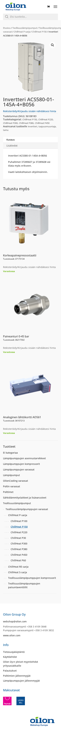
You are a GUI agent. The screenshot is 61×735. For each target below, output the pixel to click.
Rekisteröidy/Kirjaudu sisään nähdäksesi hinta (29, 111)
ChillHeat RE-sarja (18, 566)
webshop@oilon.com (15, 621)
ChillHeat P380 (26, 123)
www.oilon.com (11, 635)
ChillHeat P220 (45, 119)
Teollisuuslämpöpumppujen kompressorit (32, 577)
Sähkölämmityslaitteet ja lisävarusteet (24, 497)
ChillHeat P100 (19, 521)
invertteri (32, 126)
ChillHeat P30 (18, 538)
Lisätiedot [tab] (11, 145)
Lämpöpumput (11, 475)
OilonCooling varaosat (15, 480)
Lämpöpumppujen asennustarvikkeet (24, 458)
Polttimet (8, 492)
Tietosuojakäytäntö (14, 652)
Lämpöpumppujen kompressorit (21, 464)
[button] (52, 45)
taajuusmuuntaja (47, 126)
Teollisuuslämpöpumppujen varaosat (27, 509)
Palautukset (10, 670)
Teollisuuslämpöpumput (24, 27)
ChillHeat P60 (18, 560)
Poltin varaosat (11, 486)
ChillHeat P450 (42, 123)
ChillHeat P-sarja (22, 31)
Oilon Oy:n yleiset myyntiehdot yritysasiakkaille (20, 663)
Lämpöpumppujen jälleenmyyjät (21, 680)
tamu (5, 130)
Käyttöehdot (10, 656)
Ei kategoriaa (10, 452)
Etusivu (7, 27)
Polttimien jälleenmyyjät (16, 675)
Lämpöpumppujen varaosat (18, 469)
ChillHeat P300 (10, 123)
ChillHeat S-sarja (17, 572)
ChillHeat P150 (39, 31)
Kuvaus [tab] (10, 139)
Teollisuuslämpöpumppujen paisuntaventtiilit (24, 585)
